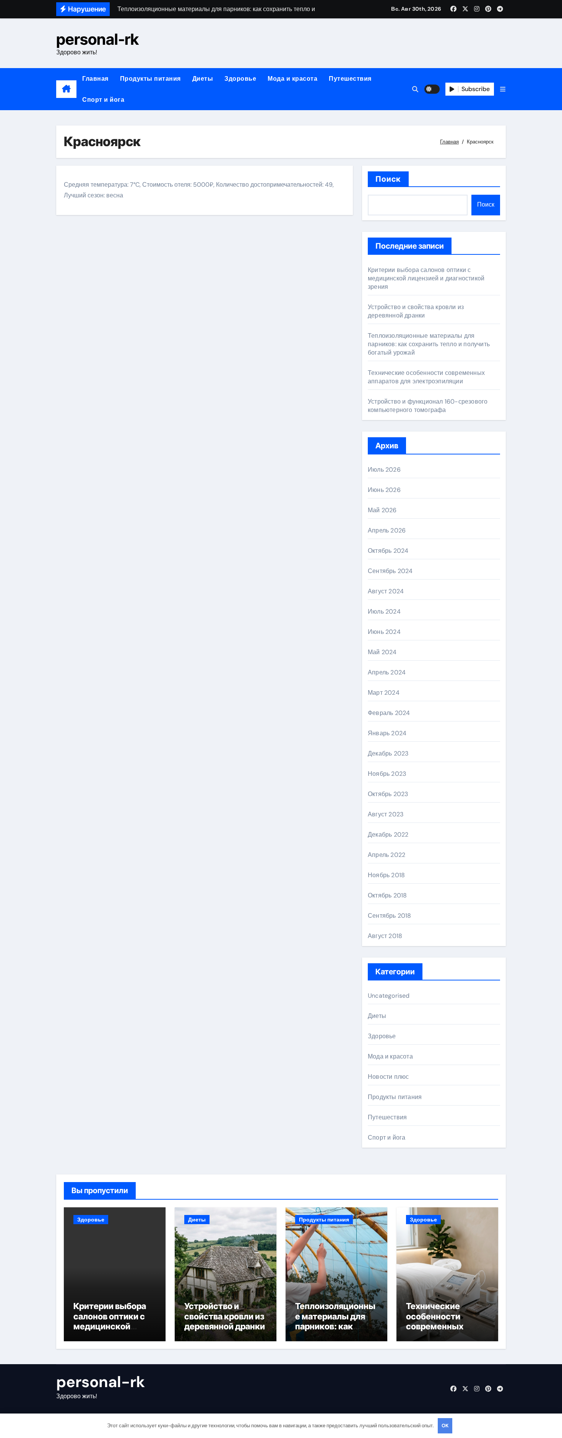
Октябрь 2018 (387, 895)
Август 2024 (386, 591)
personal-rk (97, 39)
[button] (503, 89)
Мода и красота (292, 79)
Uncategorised (389, 996)
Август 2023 (385, 814)
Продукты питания (150, 79)
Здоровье (240, 79)
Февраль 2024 (389, 713)
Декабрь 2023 (388, 753)
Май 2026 (382, 510)
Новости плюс (388, 1077)
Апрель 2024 (387, 672)
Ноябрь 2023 (387, 774)
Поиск (388, 179)
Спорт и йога (103, 100)
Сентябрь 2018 (389, 916)
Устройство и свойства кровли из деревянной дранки (416, 311)
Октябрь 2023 (388, 794)
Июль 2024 (384, 611)
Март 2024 (384, 693)
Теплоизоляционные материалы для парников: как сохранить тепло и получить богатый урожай (429, 344)
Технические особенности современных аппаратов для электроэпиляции (426, 377)
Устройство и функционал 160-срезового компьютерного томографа (427, 405)
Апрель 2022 (386, 855)
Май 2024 (382, 652)
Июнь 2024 (384, 632)
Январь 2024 (387, 733)
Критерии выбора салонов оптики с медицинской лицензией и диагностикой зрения (426, 278)
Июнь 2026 (384, 490)
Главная (95, 79)
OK (445, 1425)
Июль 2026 (384, 470)
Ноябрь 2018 (386, 875)
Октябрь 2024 (388, 551)
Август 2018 (385, 936)
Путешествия (350, 79)
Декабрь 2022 (388, 835)
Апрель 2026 (387, 530)
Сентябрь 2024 (390, 571)
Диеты (202, 79)
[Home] (66, 89)
